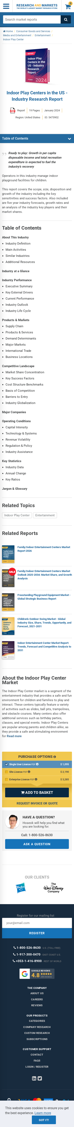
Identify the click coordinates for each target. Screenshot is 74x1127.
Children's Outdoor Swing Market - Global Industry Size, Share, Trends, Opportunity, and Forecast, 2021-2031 (44, 622)
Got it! (44, 1120)
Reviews (37, 1005)
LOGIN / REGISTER (36, 1066)
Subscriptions (37, 1039)
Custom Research (37, 1032)
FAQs (37, 1060)
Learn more (43, 1113)
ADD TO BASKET (37, 792)
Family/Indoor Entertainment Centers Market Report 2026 (43, 549)
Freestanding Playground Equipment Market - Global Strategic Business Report (44, 596)
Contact (37, 1054)
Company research (37, 1027)
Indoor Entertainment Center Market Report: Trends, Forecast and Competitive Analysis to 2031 (44, 646)
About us (37, 993)
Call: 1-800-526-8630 (37, 835)
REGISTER (37, 933)
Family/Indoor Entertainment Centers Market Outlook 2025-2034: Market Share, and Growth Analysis (44, 575)
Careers (37, 999)
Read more (14, 736)
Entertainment (45, 515)
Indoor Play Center (17, 515)
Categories (37, 1020)
